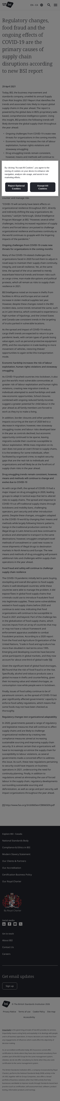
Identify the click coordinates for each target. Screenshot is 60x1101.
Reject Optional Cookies (16, 187)
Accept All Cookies (42, 187)
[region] (30, 178)
